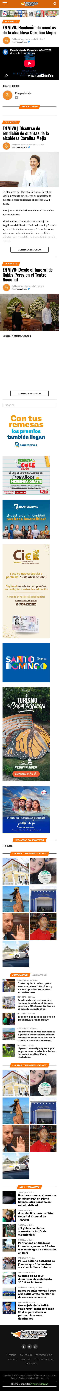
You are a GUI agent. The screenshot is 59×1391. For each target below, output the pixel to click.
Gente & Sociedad (44, 1359)
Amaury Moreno (39, 1383)
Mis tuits (7, 845)
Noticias (12, 1355)
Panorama (26, 1355)
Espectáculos (44, 1355)
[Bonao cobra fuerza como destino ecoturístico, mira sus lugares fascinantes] (16, 871)
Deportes (31, 1363)
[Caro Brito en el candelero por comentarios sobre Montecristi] (16, 899)
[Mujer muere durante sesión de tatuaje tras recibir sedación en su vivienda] (43, 871)
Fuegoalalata (21, 42)
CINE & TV (25, 1359)
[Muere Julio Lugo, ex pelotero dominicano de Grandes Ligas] (43, 926)
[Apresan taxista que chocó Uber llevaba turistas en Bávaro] (16, 954)
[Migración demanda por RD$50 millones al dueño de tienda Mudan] (43, 899)
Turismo (12, 1359)
